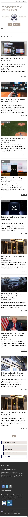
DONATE (16, 24)
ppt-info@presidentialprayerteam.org (13, 476)
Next (14, 436)
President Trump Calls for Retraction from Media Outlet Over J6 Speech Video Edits (13, 335)
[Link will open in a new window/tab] (3, 486)
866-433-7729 (8, 472)
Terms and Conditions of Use (14, 513)
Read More (24, 76)
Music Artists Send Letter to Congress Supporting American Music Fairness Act (11, 296)
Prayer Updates (6, 42)
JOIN (10, 24)
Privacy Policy (4, 513)
